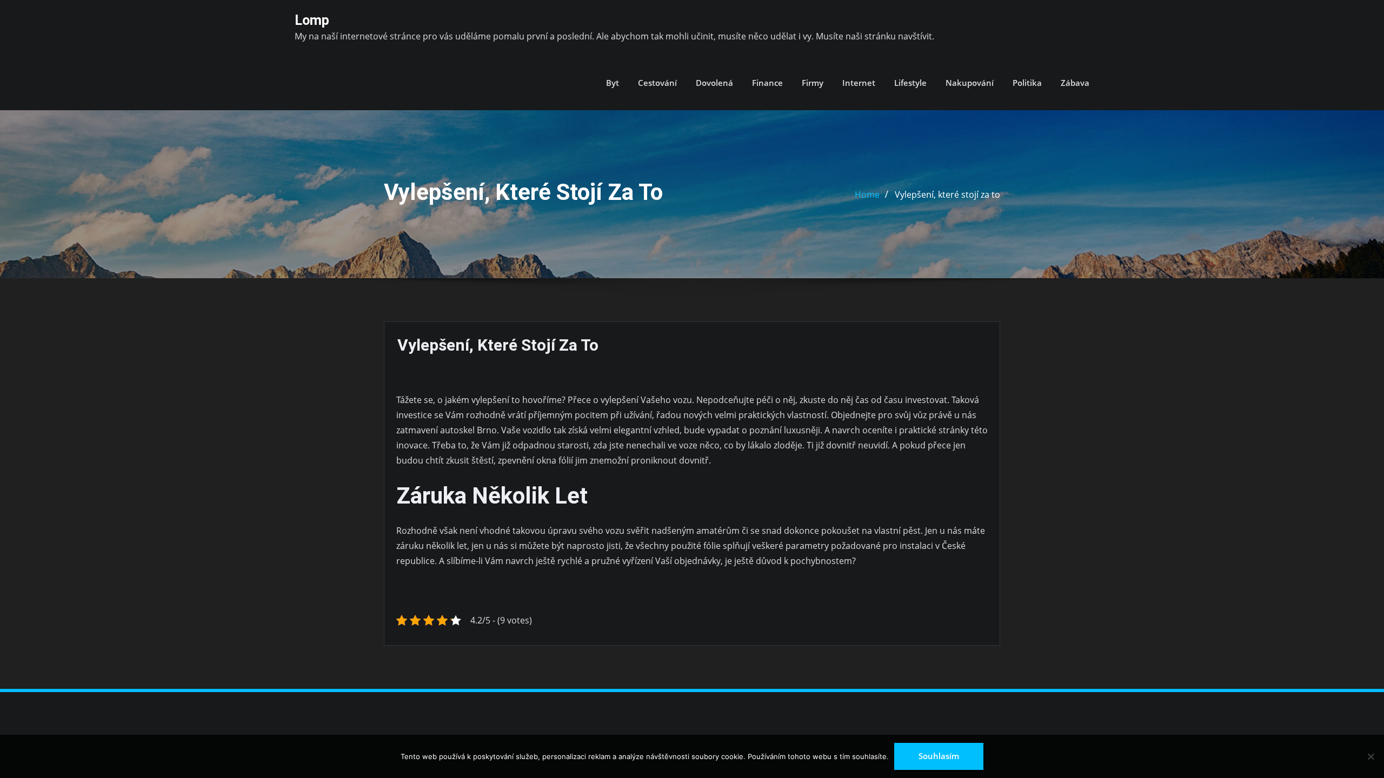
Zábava (1075, 82)
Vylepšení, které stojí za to (947, 194)
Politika (1027, 82)
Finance (767, 82)
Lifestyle (910, 82)
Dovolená (714, 82)
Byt (612, 82)
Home (867, 194)
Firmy (812, 82)
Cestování (657, 82)
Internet (858, 82)
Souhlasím (939, 755)
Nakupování (970, 82)
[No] (1370, 756)
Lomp (312, 20)
